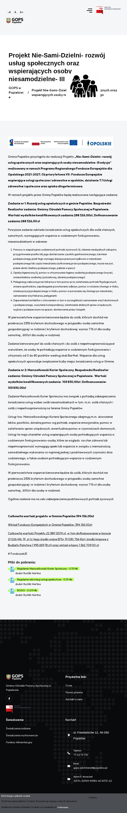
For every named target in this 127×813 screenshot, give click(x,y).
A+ (21, 12)
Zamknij (92, 797)
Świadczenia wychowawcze (22, 735)
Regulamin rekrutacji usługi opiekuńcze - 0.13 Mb (44, 579)
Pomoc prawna (74, 692)
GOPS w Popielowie (16, 92)
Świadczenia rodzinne (18, 728)
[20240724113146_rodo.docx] (12, 591)
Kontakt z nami (73, 699)
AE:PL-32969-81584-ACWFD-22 (92, 780)
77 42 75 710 (80, 754)
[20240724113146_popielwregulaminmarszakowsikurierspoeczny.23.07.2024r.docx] (12, 569)
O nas (68, 685)
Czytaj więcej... (63, 807)
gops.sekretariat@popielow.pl (90, 767)
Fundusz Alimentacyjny (19, 742)
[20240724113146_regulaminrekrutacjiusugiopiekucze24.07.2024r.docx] (12, 580)
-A (9, 12)
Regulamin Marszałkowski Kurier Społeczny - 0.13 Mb (47, 568)
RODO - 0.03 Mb (27, 590)
